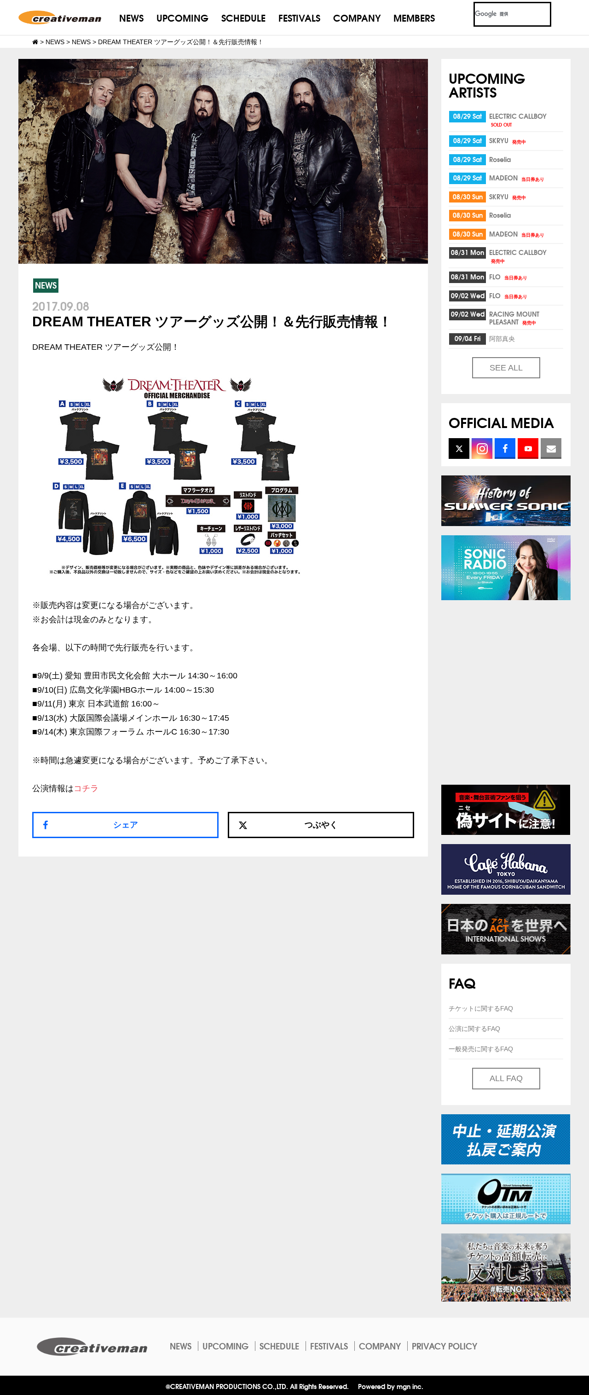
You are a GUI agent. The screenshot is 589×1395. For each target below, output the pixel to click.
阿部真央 (502, 338)
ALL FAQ (506, 1078)
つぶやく (321, 824)
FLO (508, 277)
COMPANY (357, 17)
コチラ (86, 788)
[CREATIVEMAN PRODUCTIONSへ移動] (35, 42)
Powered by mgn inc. (390, 1386)
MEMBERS (414, 17)
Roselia (500, 159)
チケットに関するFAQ (481, 1008)
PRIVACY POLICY (444, 1345)
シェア (125, 824)
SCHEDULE (243, 17)
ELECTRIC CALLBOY (518, 119)
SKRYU (507, 140)
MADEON (516, 178)
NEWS (131, 17)
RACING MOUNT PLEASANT (514, 318)
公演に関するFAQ (474, 1028)
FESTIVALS (299, 17)
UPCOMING (182, 17)
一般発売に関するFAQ (481, 1049)
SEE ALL (506, 367)
